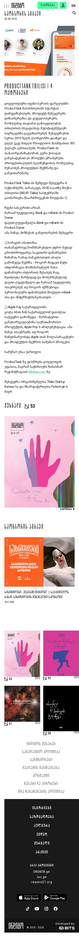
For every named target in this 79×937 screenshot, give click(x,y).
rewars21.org (41, 882)
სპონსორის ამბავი (22, 14)
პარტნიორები (41, 760)
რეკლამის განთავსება (41, 768)
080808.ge (41, 871)
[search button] (74, 13)
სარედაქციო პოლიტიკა (41, 752)
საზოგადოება (42, 816)
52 (49, 678)
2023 (37, 678)
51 (10, 724)
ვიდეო (41, 834)
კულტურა (42, 825)
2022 (76, 732)
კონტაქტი (41, 776)
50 (49, 733)
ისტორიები (41, 807)
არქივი (42, 852)
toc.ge (42, 877)
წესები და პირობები (41, 784)
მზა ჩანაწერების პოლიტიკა (41, 792)
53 (10, 679)
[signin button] (62, 5)
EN (73, 6)
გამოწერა (48, 5)
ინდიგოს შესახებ (41, 744)
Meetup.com (37, 372)
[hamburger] (6, 4)
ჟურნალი (42, 843)
